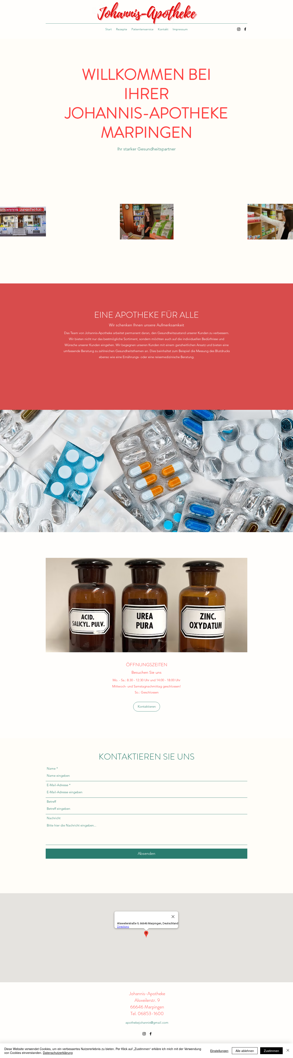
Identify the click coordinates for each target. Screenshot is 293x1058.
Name (51, 768)
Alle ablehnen (245, 1051)
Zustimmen (271, 1051)
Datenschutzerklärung (58, 1052)
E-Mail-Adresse (57, 785)
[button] (146, 706)
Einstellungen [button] (219, 1051)
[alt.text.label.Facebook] (245, 29)
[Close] (287, 1051)
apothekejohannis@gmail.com (146, 1022)
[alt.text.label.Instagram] (239, 29)
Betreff (51, 801)
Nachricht (53, 818)
